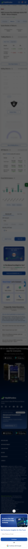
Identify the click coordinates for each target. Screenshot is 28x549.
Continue (14, 539)
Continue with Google (15, 546)
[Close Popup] (14, 511)
